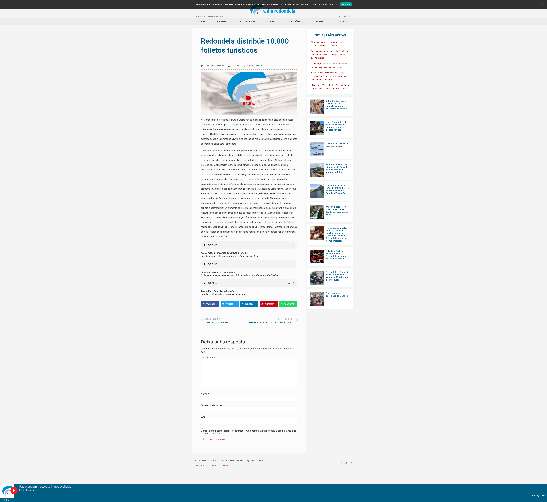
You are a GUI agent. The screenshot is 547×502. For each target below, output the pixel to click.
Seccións (294, 21)
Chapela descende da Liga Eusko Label (337, 144)
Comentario (208, 357)
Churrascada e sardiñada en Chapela (337, 294)
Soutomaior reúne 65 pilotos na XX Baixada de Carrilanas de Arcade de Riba (337, 168)
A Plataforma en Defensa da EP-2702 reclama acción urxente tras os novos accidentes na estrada (328, 76)
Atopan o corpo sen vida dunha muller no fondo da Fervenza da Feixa (337, 211)
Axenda (319, 21)
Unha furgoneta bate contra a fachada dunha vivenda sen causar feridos (336, 126)
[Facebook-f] (340, 16)
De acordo (346, 4)
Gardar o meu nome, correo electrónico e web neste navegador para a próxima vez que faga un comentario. (248, 432)
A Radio (221, 21)
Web (203, 417)
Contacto (342, 21)
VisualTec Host (225, 465)
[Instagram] (350, 16)
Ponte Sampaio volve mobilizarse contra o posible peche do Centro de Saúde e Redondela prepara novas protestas (336, 234)
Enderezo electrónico (213, 405)
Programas (245, 21)
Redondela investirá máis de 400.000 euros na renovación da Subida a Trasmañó (337, 189)
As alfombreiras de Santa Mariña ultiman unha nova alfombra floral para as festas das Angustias (329, 54)
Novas (270, 21)
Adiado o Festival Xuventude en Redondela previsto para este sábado (336, 255)
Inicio (201, 21)
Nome (205, 394)
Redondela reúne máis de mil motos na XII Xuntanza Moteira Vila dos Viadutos (337, 276)
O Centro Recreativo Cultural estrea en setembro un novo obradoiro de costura (337, 105)
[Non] (542, 4)
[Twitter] (345, 16)
